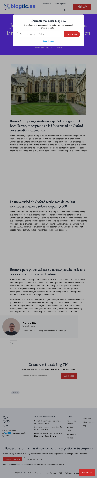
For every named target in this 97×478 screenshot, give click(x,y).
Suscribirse (72, 34)
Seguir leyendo (48, 41)
